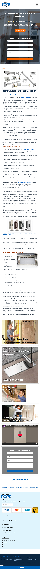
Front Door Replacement (31, 564)
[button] (37, 4)
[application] (20, 435)
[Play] (3, 443)
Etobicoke (17, 487)
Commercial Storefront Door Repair (6, 559)
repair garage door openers (29, 149)
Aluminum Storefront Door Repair (19, 562)
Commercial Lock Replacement (6, 564)
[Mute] (35, 443)
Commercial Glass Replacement (6, 562)
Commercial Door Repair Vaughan (24, 182)
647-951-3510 (30, 557)
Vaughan (26, 487)
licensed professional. (25, 97)
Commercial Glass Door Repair (32, 559)
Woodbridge (31, 487)
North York (7, 487)
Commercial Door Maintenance (19, 564)
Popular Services (6, 524)
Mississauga (22, 487)
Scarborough (12, 487)
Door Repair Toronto (7, 516)
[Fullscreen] (36, 443)
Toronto (3, 487)
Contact (4, 537)
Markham (36, 487)
